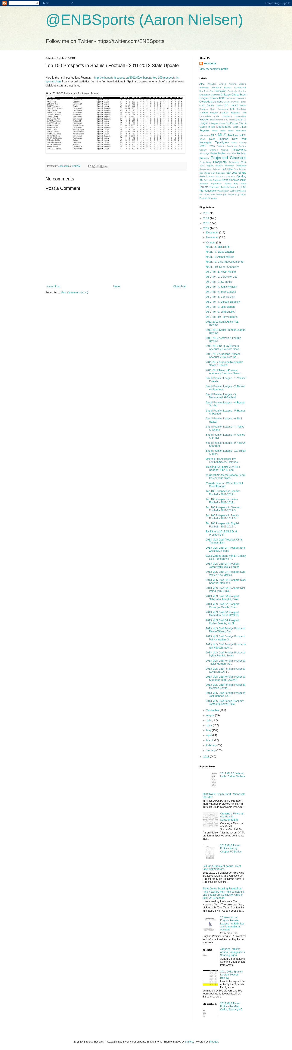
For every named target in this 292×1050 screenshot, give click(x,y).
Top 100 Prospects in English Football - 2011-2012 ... (223, 525)
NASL (243, 135)
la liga (211, 127)
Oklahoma (232, 146)
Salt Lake (227, 169)
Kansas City (236, 123)
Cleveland (241, 98)
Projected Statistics (229, 157)
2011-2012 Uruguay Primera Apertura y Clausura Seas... (223, 347)
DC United (231, 105)
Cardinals (232, 91)
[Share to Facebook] (102, 166)
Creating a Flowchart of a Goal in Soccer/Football (232, 816)
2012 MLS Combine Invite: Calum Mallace (232, 775)
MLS (222, 135)
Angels (222, 84)
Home (116, 286)
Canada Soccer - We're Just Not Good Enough (224, 485)
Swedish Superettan (210, 183)
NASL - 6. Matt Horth (218, 246)
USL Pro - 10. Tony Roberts (221, 316)
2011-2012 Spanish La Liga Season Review (231, 974)
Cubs (202, 105)
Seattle (242, 172)
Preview (204, 158)
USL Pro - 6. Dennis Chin (220, 296)
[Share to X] (98, 166)
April (209, 735)
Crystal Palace (239, 102)
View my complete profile (214, 68)
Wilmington (221, 194)
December (212, 232)
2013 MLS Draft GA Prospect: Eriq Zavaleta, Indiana (225, 549)
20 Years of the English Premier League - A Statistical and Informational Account (232, 923)
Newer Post (53, 286)
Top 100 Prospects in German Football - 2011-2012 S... (223, 509)
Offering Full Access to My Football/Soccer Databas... (223, 460)
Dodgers (203, 109)
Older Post (179, 286)
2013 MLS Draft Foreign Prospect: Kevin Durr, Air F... (225, 670)
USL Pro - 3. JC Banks (219, 281)
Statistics (216, 180)
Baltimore (204, 87)
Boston (227, 87)
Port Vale (231, 153)
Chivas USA (217, 98)
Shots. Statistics (216, 176)
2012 (206, 228)
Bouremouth (240, 87)
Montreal (233, 135)
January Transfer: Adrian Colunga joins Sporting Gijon (232, 952)
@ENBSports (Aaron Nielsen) (144, 19)
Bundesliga (220, 91)
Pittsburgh (204, 153)
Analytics (212, 84)
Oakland (221, 146)
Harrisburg (227, 116)
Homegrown (240, 116)
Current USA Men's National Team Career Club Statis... (225, 477)
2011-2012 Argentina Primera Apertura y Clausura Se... (223, 356)
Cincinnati (230, 98)
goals (216, 116)
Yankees (212, 198)
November (212, 237)
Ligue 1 (237, 127)
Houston (204, 119)
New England (218, 139)
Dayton (219, 105)
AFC (202, 83)
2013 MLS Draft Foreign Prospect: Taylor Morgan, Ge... (225, 662)
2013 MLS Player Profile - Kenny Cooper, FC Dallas (231, 848)
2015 (206, 213)
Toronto (203, 187)
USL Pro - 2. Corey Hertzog (221, 276)
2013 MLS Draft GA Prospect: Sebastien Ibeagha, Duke (223, 598)
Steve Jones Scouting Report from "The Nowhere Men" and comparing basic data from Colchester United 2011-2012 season (223, 893)
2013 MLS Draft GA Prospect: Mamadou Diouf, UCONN (223, 614)
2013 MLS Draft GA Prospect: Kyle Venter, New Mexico (225, 573)
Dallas (210, 105)
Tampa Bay (231, 183)
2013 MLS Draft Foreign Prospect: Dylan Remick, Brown (225, 654)
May (209, 730)
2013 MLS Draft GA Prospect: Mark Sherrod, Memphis (226, 581)
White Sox (209, 194)
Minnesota (204, 135)
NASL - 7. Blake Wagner (220, 251)
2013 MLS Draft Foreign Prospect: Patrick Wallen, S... (225, 638)
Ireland (232, 120)
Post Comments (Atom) (74, 292)
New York (239, 139)
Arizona (232, 84)
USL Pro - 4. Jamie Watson (221, 286)
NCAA (202, 139)
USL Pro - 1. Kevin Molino (221, 271)
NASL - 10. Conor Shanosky (222, 266)
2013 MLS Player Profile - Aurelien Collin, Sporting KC (231, 1006)
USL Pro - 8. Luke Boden (220, 306)
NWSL (203, 146)
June (209, 725)
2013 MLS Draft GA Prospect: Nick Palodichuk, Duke (225, 590)
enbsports (210, 63)
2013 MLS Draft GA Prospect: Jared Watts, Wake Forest (223, 565)
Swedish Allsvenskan (234, 180)
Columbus (217, 101)
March (210, 740)
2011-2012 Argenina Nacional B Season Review (224, 364)
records (219, 165)
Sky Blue (231, 176)
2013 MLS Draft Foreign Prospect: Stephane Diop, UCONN (225, 678)
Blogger (213, 1041)
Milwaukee (241, 130)
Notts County (239, 142)
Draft (212, 109)
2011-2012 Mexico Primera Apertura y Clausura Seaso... (224, 372)
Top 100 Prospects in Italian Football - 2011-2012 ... (222, 501)
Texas (243, 183)
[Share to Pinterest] (106, 166)
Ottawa (224, 150)
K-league (213, 123)
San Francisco (218, 173)
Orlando (214, 150)
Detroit (243, 105)
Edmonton (223, 109)
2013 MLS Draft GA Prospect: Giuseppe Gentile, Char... (223, 606)
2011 (206, 756)
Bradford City (206, 91)
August (210, 715)
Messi (214, 130)
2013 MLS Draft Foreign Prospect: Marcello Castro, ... (225, 686)
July (209, 720)
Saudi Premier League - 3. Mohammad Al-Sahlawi (221, 396)
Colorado (204, 101)
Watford (234, 191)
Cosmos (228, 102)
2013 (206, 223)
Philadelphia (239, 149)
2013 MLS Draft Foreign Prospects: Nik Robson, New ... (226, 646)
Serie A (203, 176)
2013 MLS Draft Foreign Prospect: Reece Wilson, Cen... (225, 630)
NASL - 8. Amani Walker (220, 256)
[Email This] (90, 166)
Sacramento (205, 169)
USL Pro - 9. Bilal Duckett (220, 311)
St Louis (208, 180)
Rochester (241, 165)
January (211, 750)
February (211, 745)
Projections (205, 162)
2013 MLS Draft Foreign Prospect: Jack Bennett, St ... (225, 694)
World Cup (233, 194)
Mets (222, 130)
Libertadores (223, 126)
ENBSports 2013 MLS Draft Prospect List (221, 533)
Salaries (216, 169)
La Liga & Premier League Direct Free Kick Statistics (222, 868)
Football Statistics (230, 112)
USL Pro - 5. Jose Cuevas (221, 291)
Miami (230, 130)
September (213, 710)
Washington (223, 191)
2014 (206, 218)
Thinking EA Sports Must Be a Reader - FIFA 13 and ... (223, 469)
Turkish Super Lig (230, 187)
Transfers (214, 187)
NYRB (212, 146)
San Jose (231, 172)
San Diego (204, 173)
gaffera (189, 1041)
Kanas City (224, 123)
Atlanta (242, 84)
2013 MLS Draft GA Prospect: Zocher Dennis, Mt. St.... (223, 622)
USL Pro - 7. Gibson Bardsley (223, 301)
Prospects (220, 162)
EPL (232, 109)
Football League (208, 112)
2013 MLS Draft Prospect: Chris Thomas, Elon (224, 541)
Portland (241, 153)
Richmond (229, 165)
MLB (213, 135)
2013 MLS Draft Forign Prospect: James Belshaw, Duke (225, 703)
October (211, 242)
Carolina (242, 91)
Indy (226, 120)
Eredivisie (241, 109)
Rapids (209, 165)
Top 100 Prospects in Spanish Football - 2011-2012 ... (223, 493)
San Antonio (240, 169)
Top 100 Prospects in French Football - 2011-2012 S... (222, 517)
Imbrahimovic (216, 120)
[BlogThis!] (94, 166)
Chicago (226, 94)
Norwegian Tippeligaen (214, 142)
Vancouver (210, 190)
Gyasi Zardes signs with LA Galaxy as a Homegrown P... (226, 557)
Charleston (204, 95)
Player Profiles (218, 153)
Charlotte (215, 95)
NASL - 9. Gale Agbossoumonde (224, 261)
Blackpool (216, 87)
